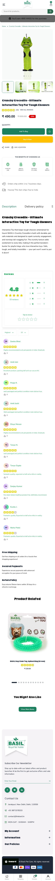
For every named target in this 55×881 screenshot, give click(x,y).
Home (4, 26)
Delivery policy (34, 206)
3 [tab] (21, 682)
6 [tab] (28, 682)
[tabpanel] (27, 54)
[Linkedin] (21, 790)
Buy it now (27, 139)
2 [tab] (18, 682)
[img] (8, 110)
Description (9, 206)
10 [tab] (38, 682)
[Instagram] (14, 790)
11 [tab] (40, 682)
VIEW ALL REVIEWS (26, 110)
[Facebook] (7, 790)
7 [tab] (30, 682)
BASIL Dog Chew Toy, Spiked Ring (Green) (27, 661)
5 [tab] (26, 682)
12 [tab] (42, 682)
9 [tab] (35, 682)
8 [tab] (33, 682)
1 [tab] (24, 76)
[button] (51, 4)
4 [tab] (23, 682)
